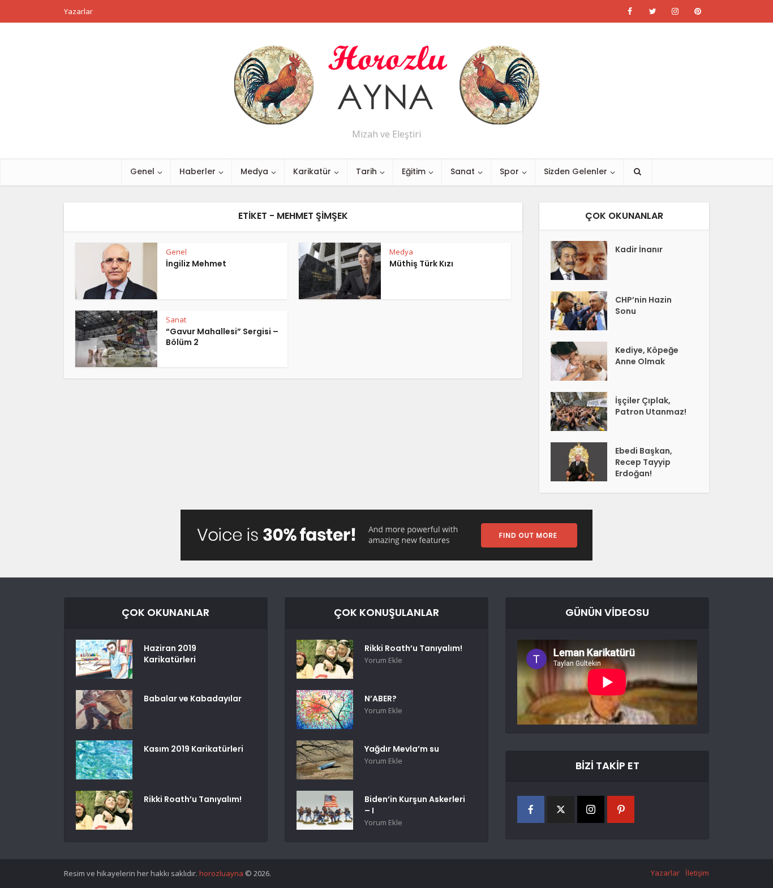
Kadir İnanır (639, 249)
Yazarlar (78, 11)
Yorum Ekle (383, 660)
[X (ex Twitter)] (560, 809)
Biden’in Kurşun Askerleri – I (414, 805)
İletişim (697, 873)
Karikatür (312, 171)
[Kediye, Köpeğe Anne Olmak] (583, 361)
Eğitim (414, 171)
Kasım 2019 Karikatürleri (193, 749)
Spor (509, 171)
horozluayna (221, 873)
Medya (254, 171)
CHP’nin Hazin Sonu (643, 305)
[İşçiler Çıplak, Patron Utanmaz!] (583, 411)
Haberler (197, 171)
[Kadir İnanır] (583, 260)
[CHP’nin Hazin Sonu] (583, 310)
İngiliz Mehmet (196, 263)
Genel (142, 171)
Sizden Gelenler (575, 171)
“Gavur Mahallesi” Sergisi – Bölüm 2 (222, 337)
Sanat (462, 171)
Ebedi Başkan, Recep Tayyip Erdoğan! (643, 462)
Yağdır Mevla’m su (401, 749)
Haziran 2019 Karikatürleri (170, 654)
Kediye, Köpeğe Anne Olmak (646, 355)
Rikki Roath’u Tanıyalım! (193, 799)
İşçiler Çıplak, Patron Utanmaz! (650, 406)
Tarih (366, 171)
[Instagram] (590, 809)
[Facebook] (530, 809)
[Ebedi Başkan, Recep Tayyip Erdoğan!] (583, 461)
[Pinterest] (620, 809)
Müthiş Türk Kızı (421, 263)
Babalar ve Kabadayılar (193, 698)
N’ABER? (380, 698)
